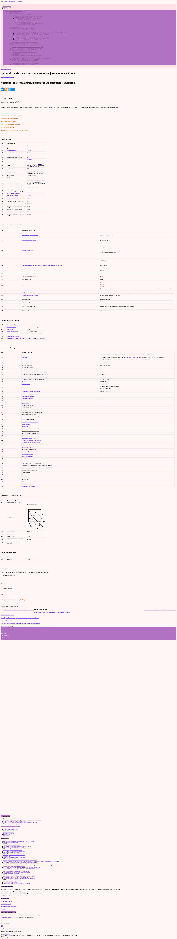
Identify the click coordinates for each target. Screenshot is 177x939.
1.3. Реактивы (15, 27)
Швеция (39, 164)
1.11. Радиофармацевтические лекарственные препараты (25, 43)
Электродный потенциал (13, 336)
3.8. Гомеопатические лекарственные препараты (23, 64)
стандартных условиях (119, 354)
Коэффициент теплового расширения (31, 391)
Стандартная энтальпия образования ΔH (31, 409)
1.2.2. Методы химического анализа (22, 22)
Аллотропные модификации (13, 183)
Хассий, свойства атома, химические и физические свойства (20, 618)
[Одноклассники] (5, 89)
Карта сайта (3, 909)
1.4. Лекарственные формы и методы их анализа (23, 28)
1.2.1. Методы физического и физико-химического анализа (28, 18)
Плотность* (24, 357)
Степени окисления (11, 327)
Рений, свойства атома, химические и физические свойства (52, 612)
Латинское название (12, 150)
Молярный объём (26, 384)
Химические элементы (7, 4)
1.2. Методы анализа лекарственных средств (22, 17)
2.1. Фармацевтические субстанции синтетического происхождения (28, 45)
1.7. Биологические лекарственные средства (22, 40)
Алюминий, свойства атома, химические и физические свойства (160, 610)
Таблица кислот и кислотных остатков (12, 823)
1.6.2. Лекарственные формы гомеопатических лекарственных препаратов (31, 39)
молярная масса (34, 235)
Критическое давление (27, 398)
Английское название (12, 152)
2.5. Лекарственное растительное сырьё (21, 50)
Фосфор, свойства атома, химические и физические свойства (18, 610)
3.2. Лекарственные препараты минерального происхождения (26, 57)
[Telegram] (9, 89)
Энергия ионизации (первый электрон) (16, 333)
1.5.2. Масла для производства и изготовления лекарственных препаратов (31, 34)
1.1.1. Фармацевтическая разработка (22, 14)
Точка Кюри (25, 426)
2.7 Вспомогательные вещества (19, 53)
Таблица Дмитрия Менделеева (10, 829)
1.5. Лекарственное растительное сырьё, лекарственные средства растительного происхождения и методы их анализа (39, 32)
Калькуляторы (5, 65)
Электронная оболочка (27, 250)
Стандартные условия (6, 901)
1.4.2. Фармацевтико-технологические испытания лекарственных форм (31, 30)
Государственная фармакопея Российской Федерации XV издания (18, 841)
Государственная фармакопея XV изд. (15, 11)
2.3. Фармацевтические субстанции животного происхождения (27, 48)
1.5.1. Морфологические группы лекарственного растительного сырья (30, 33)
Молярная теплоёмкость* (28, 381)
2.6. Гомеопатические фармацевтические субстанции (24, 52)
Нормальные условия (6, 904)
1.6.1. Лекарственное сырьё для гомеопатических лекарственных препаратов (32, 38)
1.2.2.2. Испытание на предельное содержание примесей (30, 23)
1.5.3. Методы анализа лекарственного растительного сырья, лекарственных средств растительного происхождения (41, 35)
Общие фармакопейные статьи (11, 842)
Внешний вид (10, 172)
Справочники (5, 8)
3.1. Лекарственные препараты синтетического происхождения (26, 55)
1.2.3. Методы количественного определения (24, 24)
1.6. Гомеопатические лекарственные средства (22, 37)
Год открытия (10, 168)
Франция (34, 166)
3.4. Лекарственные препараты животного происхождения (25, 59)
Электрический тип (26, 435)
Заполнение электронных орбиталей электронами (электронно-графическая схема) (42, 265)
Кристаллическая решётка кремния (10, 124)
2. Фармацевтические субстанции (17, 44)
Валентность (10, 329)
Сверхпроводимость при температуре (31, 442)
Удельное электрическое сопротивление (31, 440)
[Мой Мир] (13, 89)
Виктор (12, 77)
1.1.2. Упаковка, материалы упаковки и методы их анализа (28, 16)
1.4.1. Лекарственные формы (20, 29)
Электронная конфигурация (29, 240)
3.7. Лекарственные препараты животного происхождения (25, 63)
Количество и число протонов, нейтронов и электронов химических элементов (22, 820)
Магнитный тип (26, 424)
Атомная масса (25, 235)
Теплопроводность (26, 387)
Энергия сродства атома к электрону (15, 338)
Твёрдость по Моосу (26, 451)
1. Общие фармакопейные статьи (16, 12)
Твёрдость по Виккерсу (27, 456)
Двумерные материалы (12, 195)
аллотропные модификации (34, 180)
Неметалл (29, 159)
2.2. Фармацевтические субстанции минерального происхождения (27, 47)
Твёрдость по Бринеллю (27, 454)
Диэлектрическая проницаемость (30, 422)
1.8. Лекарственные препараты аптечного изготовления (25, 42)
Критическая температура (28, 396)
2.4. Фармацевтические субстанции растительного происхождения (27, 49)
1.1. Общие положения (17, 13)
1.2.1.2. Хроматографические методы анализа (27, 21)
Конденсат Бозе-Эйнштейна (13, 193)
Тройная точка (25, 403)
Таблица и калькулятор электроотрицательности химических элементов (20, 822)
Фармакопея (5, 9)
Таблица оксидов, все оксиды (10, 818)
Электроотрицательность (13, 331)
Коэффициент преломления (28, 486)
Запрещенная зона (26, 447)
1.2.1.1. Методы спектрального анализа (26, 19)
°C (109, 354)
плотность (30, 400)
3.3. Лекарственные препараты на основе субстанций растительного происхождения (31, 58)
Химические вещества (7, 7)
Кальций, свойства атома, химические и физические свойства (20, 623)
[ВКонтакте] (2, 89)
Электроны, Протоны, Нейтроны (30, 295)
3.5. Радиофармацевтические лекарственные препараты (24, 60)
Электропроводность (27, 438)
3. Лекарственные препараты (15, 54)
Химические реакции (7, 6)
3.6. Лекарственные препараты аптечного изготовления (25, 62)
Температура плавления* (28, 362)
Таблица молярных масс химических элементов (14, 821)
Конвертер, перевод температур (8, 906)
